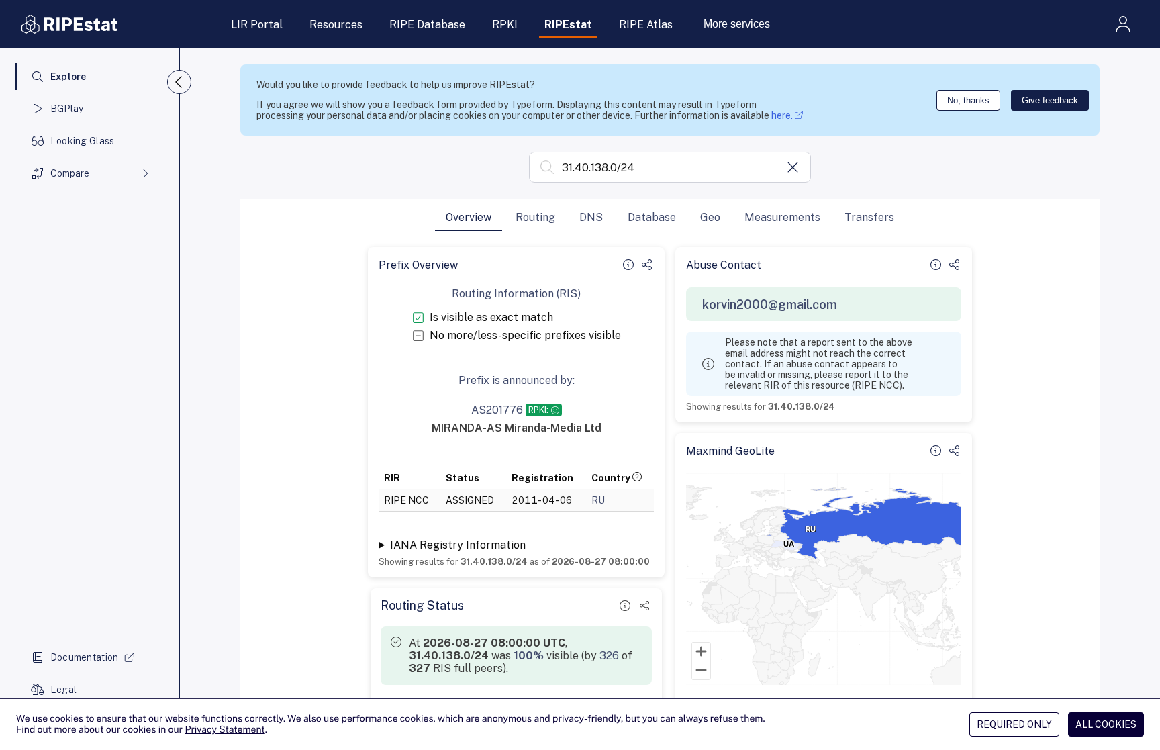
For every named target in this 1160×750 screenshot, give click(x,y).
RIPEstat (568, 24)
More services (737, 24)
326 (609, 655)
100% (529, 655)
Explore (68, 76)
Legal (63, 689)
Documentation (84, 657)
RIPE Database (427, 24)
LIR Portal (257, 24)
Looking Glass (82, 141)
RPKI (505, 24)
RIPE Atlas (646, 24)
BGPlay (67, 108)
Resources (335, 24)
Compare (69, 173)
